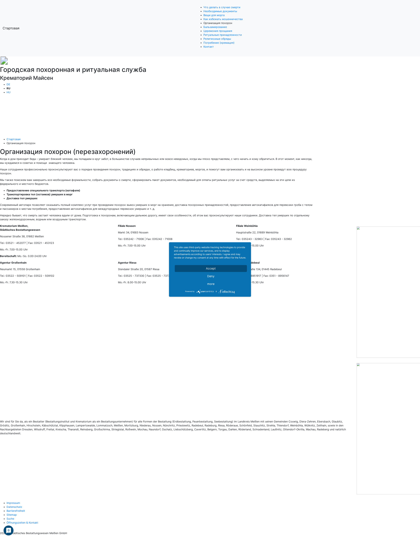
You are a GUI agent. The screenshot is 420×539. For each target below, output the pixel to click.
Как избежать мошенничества (223, 19)
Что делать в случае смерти (221, 7)
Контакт (208, 46)
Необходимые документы (220, 11)
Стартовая (11, 28)
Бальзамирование (215, 27)
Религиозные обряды (217, 38)
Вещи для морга (214, 15)
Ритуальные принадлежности (222, 34)
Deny (210, 276)
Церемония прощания (217, 30)
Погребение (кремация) (218, 42)
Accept (211, 268)
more (210, 284)
